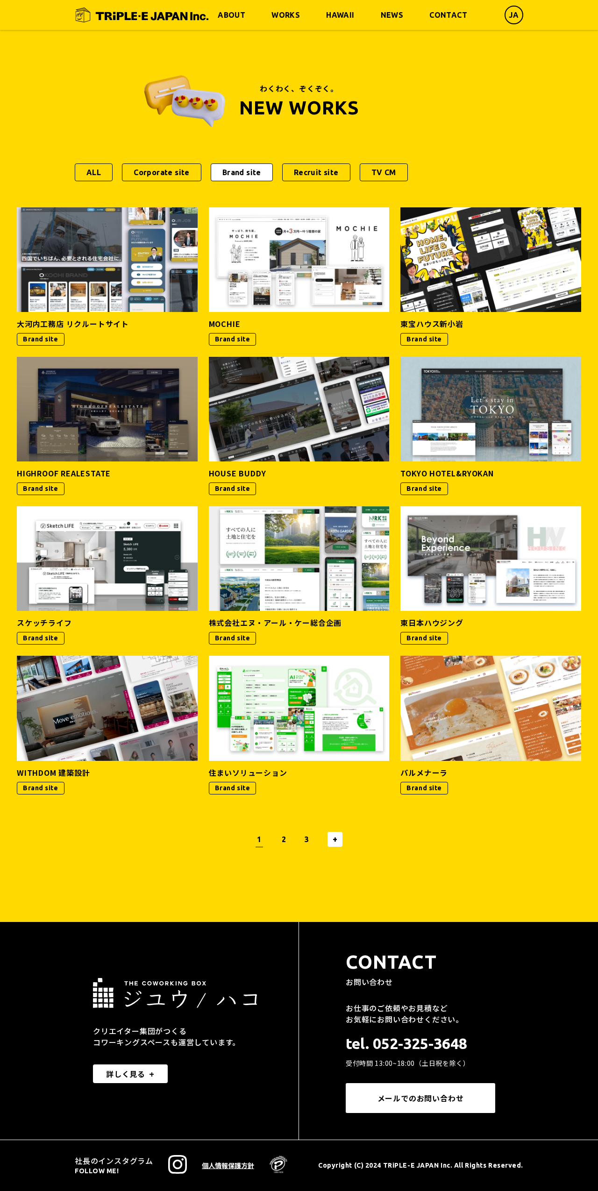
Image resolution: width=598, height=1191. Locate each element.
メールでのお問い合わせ (420, 1098)
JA (514, 15)
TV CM (383, 172)
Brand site (241, 172)
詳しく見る (125, 1073)
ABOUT (231, 15)
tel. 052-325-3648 (406, 1043)
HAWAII (340, 15)
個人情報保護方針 (228, 1165)
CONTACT (448, 15)
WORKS (285, 15)
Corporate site (162, 172)
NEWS (392, 15)
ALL (93, 172)
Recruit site (316, 172)
